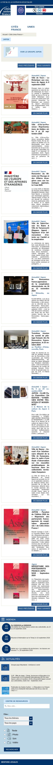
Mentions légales (9, 762)
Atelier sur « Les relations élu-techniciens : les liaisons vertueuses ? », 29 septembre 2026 (27, 648)
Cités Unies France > (16, 34)
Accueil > (6, 34)
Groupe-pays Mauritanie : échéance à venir (25, 665)
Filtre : (6, 714)
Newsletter (39, 14)
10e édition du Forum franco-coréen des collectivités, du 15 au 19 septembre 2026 (28, 627)
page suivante (43, 65)
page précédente (26, 65)
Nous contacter (39, 7)
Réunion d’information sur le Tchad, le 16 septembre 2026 (27, 637)
